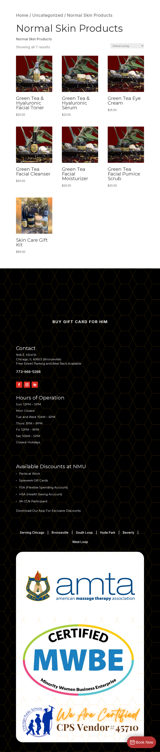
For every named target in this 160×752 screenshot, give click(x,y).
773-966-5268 (28, 372)
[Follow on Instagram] (27, 385)
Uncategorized (47, 15)
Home (22, 15)
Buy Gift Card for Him (80, 321)
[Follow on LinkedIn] (35, 385)
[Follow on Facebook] (19, 385)
